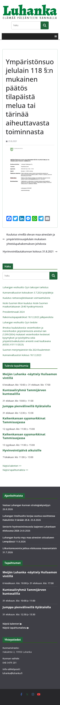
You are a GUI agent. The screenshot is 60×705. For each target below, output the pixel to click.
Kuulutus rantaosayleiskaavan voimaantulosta (26, 297)
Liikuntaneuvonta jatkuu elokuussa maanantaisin (30, 548)
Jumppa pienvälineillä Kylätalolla (27, 406)
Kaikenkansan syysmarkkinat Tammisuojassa (24, 420)
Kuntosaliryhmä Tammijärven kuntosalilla (24, 392)
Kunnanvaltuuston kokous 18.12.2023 (22, 355)
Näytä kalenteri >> (12, 465)
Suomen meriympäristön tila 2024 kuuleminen (26, 349)
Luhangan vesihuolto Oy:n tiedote (20, 322)
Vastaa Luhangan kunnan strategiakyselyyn (26, 505)
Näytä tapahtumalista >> (15, 469)
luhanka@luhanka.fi (12, 673)
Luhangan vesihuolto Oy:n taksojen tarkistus (25, 287)
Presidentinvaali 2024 (13, 311)
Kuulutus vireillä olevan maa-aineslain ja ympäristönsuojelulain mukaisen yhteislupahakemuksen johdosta (30, 239)
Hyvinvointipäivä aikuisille (22, 450)
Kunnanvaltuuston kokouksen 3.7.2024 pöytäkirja (28, 292)
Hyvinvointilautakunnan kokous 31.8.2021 (28, 251)
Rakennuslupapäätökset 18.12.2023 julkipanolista (28, 317)
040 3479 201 (10, 662)
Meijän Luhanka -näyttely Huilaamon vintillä (30, 376)
